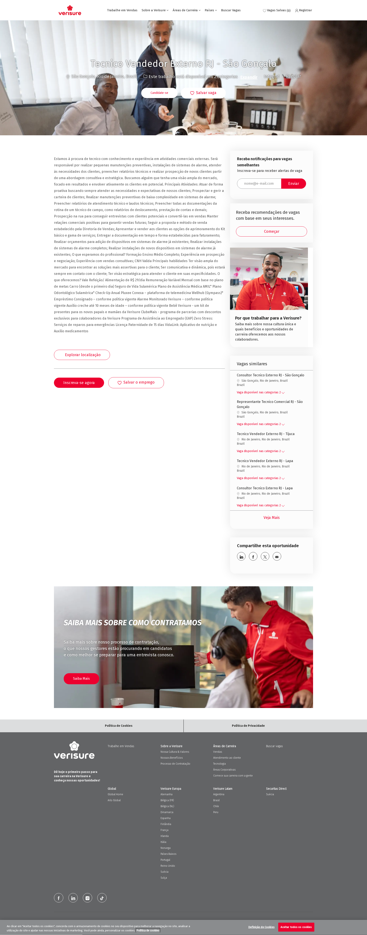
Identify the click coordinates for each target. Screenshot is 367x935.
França (164, 830)
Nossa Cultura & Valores (175, 751)
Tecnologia (219, 763)
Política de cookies (148, 930)
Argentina (218, 794)
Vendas (217, 751)
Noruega (166, 847)
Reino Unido (168, 865)
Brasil (216, 800)
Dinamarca (167, 812)
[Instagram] (87, 897)
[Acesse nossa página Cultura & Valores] (269, 297)
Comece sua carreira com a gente (233, 775)
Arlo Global (114, 800)
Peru (215, 812)
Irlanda (165, 836)
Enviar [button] (293, 183)
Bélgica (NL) (167, 806)
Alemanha (166, 794)
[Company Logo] (70, 10)
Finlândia (166, 824)
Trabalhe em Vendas (122, 10)
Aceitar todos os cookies (296, 927)
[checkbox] (203, 93)
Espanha (166, 818)
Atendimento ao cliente (227, 757)
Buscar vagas (274, 746)
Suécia (164, 871)
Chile (216, 806)
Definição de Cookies (261, 927)
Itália (163, 842)
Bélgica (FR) (167, 800)
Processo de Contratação (175, 763)
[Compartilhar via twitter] (265, 556)
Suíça (164, 877)
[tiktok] (102, 897)
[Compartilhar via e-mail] (277, 556)
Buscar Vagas (231, 10)
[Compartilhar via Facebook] (253, 556)
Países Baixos (168, 853)
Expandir (248, 77)
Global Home (115, 794)
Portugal (165, 859)
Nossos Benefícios (172, 757)
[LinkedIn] (73, 897)
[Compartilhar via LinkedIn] (241, 556)
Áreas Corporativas (224, 769)
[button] (159, 93)
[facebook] (58, 897)
